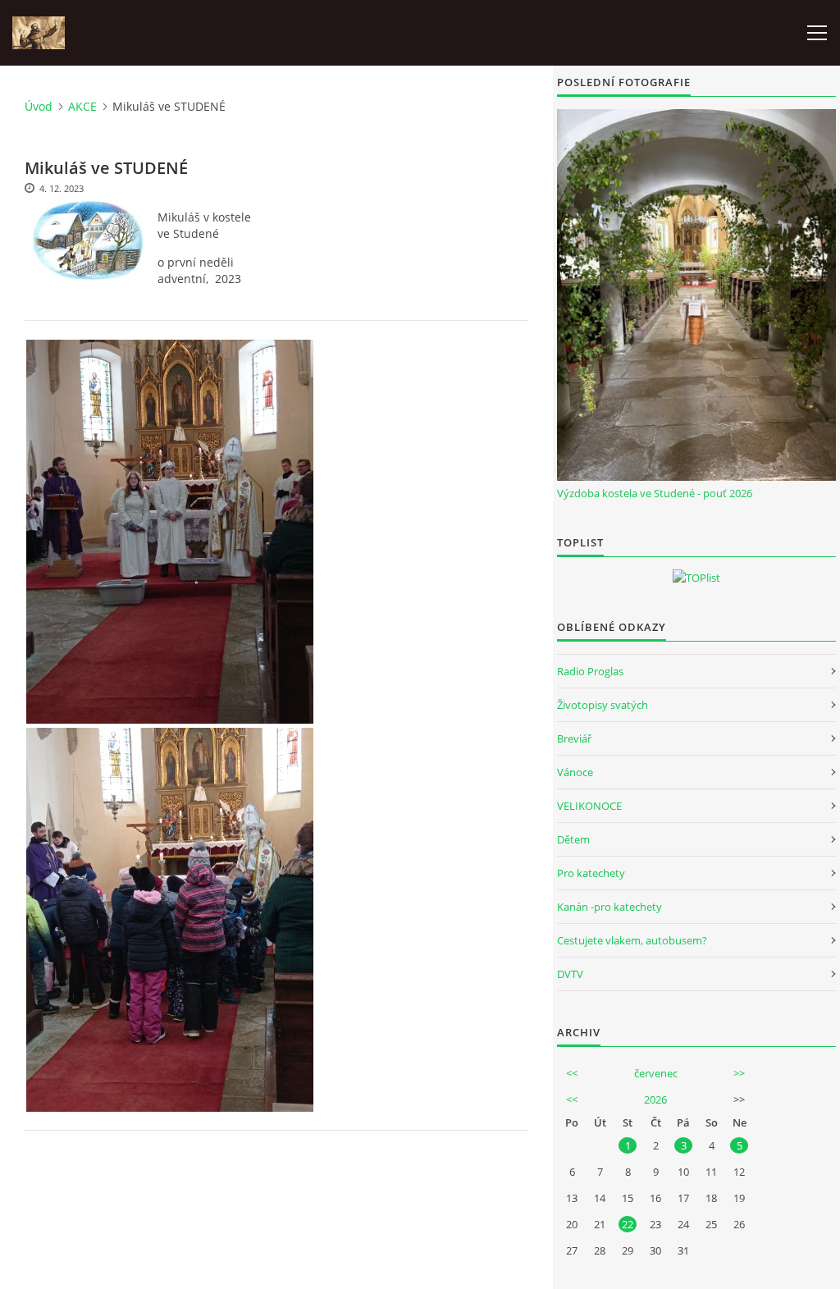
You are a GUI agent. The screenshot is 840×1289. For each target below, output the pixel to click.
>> (739, 1073)
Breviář (574, 738)
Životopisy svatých (602, 704)
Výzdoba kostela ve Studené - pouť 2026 (654, 493)
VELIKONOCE (589, 805)
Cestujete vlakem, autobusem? (632, 940)
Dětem (573, 839)
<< (572, 1073)
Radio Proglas (590, 671)
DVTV (570, 974)
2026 (655, 1099)
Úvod (38, 106)
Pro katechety (591, 873)
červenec (656, 1073)
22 (627, 1224)
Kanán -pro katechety (609, 906)
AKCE (82, 106)
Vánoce (575, 772)
